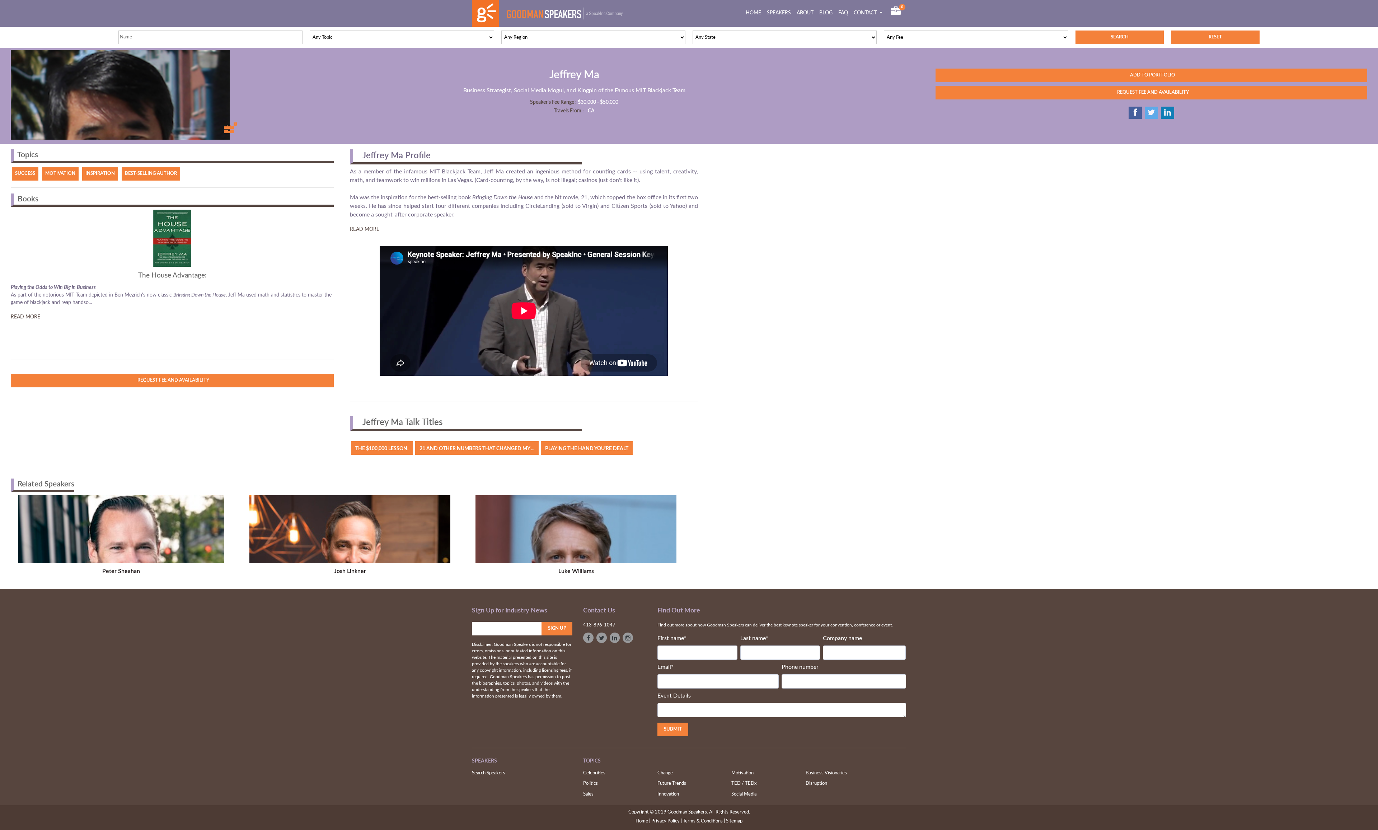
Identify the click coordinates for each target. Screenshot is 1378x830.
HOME (755, 12)
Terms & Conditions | (704, 821)
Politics (590, 783)
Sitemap (734, 821)
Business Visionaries (826, 773)
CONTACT (866, 12)
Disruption (816, 783)
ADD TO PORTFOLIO (1151, 75)
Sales (588, 794)
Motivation (742, 773)
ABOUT (805, 12)
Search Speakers (488, 773)
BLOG (826, 12)
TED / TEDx (743, 783)
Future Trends (671, 783)
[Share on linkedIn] (1167, 113)
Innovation (668, 794)
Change (665, 773)
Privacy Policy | (666, 821)
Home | (643, 821)
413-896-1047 (599, 625)
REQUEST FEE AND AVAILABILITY (1151, 92)
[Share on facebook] (1135, 113)
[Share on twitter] (1151, 113)
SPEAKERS (779, 12)
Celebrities (594, 773)
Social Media (743, 794)
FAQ (843, 12)
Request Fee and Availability (172, 380)
